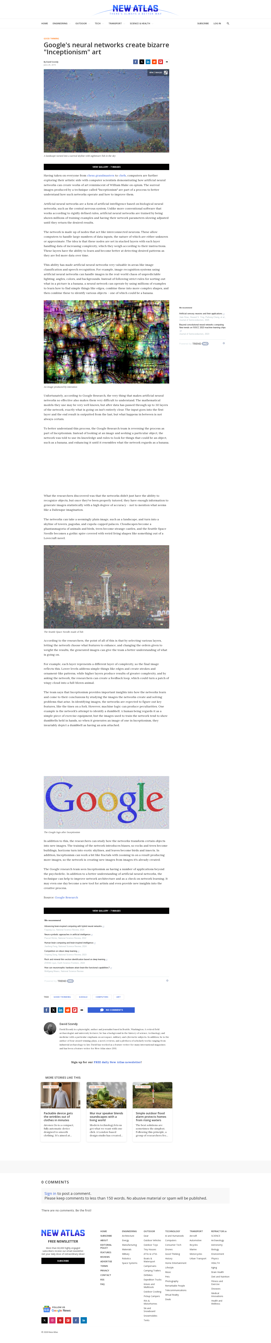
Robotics (126, 1258)
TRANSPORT (115, 23)
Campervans (150, 1265)
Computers (102, 997)
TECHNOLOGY (172, 1231)
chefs (122, 175)
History (168, 1258)
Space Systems (129, 1262)
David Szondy (68, 1024)
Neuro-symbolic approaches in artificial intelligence (67, 934)
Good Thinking (51, 39)
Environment (217, 1253)
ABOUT (104, 1240)
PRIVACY (104, 1270)
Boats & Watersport (149, 1260)
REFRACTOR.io (219, 1231)
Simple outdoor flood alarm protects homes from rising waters (151, 1116)
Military (125, 1253)
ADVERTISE (106, 1261)
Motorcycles (196, 1253)
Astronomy (217, 1244)
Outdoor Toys (151, 1244)
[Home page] (135, 9)
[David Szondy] (50, 1028)
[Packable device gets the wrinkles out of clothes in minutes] (60, 1095)
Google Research (66, 897)
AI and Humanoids (174, 1235)
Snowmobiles (150, 1315)
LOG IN (217, 23)
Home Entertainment (175, 1262)
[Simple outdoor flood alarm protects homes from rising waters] (152, 1095)
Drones (169, 1249)
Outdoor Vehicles (152, 1240)
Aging (214, 1267)
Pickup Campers (152, 1296)
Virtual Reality (172, 1294)
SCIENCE (215, 1235)
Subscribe (63, 1260)
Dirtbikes (148, 1275)
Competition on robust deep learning (60, 951)
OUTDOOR (81, 23)
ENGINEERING (60, 23)
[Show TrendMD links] (167, 980)
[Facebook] (135, 61)
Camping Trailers (152, 1270)
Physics (215, 1258)
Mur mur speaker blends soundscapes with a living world (106, 1116)
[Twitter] (141, 61)
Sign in (50, 1193)
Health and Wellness (216, 1302)
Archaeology (217, 1240)
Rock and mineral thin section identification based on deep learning (74, 959)
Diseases (216, 1288)
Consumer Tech (173, 1244)
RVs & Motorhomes (150, 1302)
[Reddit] (154, 61)
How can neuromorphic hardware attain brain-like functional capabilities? (77, 967)
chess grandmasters (100, 175)
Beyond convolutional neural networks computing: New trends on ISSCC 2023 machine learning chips (202, 326)
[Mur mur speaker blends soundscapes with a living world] (106, 1095)
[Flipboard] (160, 61)
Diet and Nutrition (220, 1276)
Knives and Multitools (149, 1286)
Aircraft (193, 1235)
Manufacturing (129, 1244)
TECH (98, 23)
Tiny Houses (150, 1249)
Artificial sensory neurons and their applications (200, 313)
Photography (171, 1281)
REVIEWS (105, 1256)
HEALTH (215, 1262)
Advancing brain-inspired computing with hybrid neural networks (73, 926)
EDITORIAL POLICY (106, 1246)
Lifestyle (169, 1267)
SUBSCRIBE (203, 23)
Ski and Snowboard (149, 1310)
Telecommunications (175, 1290)
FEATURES (105, 1252)
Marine (193, 1249)
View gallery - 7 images (107, 166)
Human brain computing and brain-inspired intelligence (68, 943)
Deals (168, 1299)
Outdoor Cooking (152, 1291)
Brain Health (217, 1272)
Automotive (196, 1240)
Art (119, 997)
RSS (102, 1279)
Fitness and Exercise (217, 1283)
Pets (167, 1276)
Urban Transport (198, 1258)
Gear (146, 1235)
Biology (215, 1249)
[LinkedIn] (148, 61)
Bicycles (194, 1244)
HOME (44, 23)
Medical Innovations (217, 1295)
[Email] (167, 61)
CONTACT (105, 1275)
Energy (125, 1240)
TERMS (104, 1265)
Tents (146, 1320)
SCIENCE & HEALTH (140, 23)
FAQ (102, 1284)
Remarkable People (175, 1285)
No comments (114, 1009)
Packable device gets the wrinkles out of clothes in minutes (58, 1116)
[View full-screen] (166, 72)
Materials (126, 1249)
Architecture (128, 1235)
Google (83, 997)
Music (168, 1272)
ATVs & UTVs (150, 1253)
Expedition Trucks (153, 1279)
